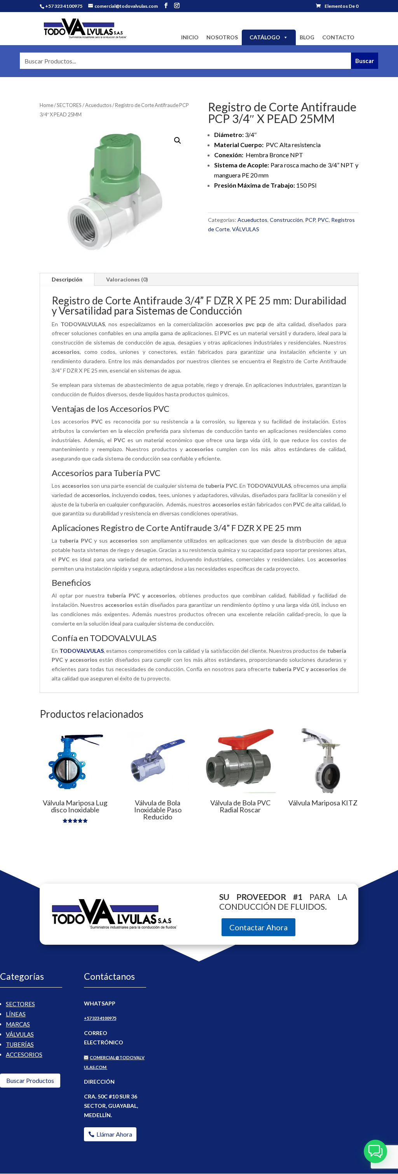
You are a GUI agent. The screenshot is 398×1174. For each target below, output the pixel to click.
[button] (178, 141)
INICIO (190, 37)
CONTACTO (338, 37)
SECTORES (69, 105)
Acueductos (98, 105)
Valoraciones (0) (127, 279)
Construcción (286, 219)
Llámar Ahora (114, 1134)
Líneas (16, 1014)
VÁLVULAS (245, 229)
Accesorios (24, 1054)
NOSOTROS (222, 37)
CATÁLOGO (265, 37)
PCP (310, 219)
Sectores (20, 1003)
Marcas (18, 1024)
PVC (323, 219)
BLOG (307, 37)
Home (46, 105)
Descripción (67, 279)
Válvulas (20, 1034)
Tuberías (20, 1044)
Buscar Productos (30, 1080)
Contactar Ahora (258, 927)
